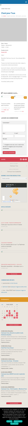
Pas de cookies (18, 421)
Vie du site (19, 264)
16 (17, 313)
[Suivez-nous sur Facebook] (21, 159)
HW (23, 111)
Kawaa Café (4, 52)
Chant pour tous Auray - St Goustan (9, 361)
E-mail (16, 133)
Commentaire (6, 122)
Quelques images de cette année (19, 286)
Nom (4, 133)
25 (4, 317)
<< (2, 304)
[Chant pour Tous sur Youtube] (23, 159)
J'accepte (9, 421)
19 (7, 315)
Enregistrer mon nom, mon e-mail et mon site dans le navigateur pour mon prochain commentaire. (13, 146)
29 (14, 317)
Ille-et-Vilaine (4, 222)
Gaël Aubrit (5, 286)
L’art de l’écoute (13, 283)
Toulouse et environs (6, 242)
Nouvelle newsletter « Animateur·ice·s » (12, 266)
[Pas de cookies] (26, 417)
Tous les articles (14, 273)
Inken (4, 16)
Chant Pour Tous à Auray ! (7, 348)
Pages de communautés (15, 222)
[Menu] (26, 2)
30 (17, 317)
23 (17, 315)
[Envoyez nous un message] (26, 159)
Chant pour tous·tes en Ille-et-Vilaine (11, 224)
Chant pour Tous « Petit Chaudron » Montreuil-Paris (14, 389)
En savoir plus (14, 423)
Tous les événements (14, 403)
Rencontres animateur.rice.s (8, 264)
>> (17, 304)
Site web (5, 138)
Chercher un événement (14, 324)
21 (12, 315)
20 (9, 315)
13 (9, 313)
